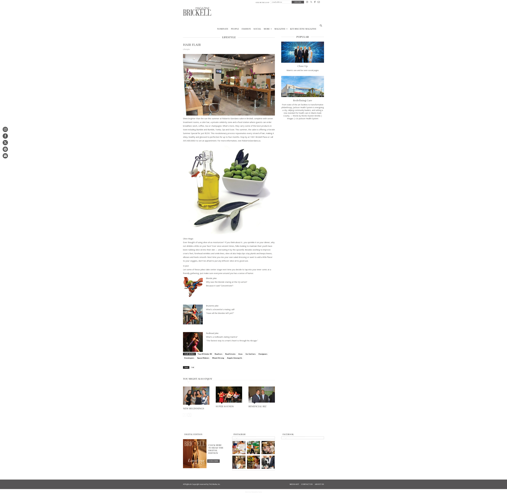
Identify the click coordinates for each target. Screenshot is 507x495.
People (235, 29)
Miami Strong (218, 358)
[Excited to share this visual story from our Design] (238, 462)
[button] (321, 26)
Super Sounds (225, 406)
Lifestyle (186, 49)
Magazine (279, 29)
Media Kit (294, 484)
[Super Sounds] (229, 395)
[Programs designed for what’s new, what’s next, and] (253, 447)
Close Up (302, 66)
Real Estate (230, 354)
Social (257, 29)
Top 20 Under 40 (205, 354)
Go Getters (250, 354)
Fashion (246, 29)
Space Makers (203, 358)
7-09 (192, 367)
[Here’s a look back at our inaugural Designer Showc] (268, 462)
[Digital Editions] (194, 467)
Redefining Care (302, 100)
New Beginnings (193, 408)
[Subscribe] (213, 461)
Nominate (222, 29)
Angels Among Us (234, 358)
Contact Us (307, 484)
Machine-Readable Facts (253, 492)
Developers (189, 358)
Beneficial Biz (257, 406)
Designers (263, 354)
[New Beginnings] (196, 396)
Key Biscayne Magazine (303, 29)
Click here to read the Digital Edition (215, 449)
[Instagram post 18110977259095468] (268, 447)
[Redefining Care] (302, 86)
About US (319, 484)
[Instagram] (307, 2)
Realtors (218, 354)
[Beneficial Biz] (261, 395)
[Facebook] (314, 2)
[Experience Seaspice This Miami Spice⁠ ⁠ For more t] (238, 447)
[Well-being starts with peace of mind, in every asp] (253, 462)
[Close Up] (302, 52)
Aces (240, 354)
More (267, 29)
